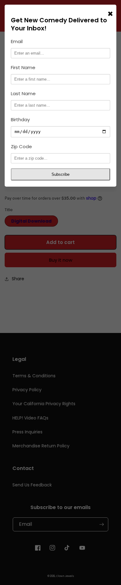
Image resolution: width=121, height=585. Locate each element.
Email (17, 41)
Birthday (20, 119)
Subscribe (60, 174)
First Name (23, 67)
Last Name (23, 93)
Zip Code (21, 146)
